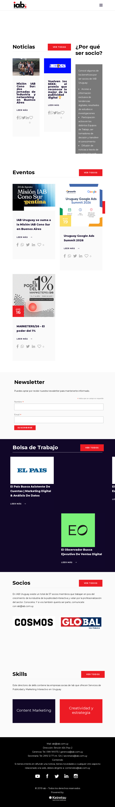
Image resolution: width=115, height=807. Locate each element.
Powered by (57, 792)
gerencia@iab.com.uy (71, 751)
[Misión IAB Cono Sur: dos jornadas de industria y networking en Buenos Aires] (26, 67)
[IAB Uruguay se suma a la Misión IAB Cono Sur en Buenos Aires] (34, 195)
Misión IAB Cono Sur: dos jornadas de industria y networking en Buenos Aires (26, 93)
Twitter (57, 776)
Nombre (19, 401)
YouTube (38, 776)
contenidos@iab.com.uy (77, 768)
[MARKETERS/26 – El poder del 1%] (34, 295)
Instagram (76, 776)
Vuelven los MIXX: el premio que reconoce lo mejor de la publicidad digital (57, 89)
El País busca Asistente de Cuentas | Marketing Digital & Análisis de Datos (30, 491)
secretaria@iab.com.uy (75, 756)
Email (17, 414)
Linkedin (66, 776)
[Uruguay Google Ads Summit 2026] (81, 205)
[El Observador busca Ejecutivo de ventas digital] (78, 530)
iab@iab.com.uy (25, 606)
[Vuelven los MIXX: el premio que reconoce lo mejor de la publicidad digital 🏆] (57, 65)
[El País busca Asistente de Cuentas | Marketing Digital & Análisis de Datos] (32, 470)
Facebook (47, 776)
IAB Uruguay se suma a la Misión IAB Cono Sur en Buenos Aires (34, 224)
